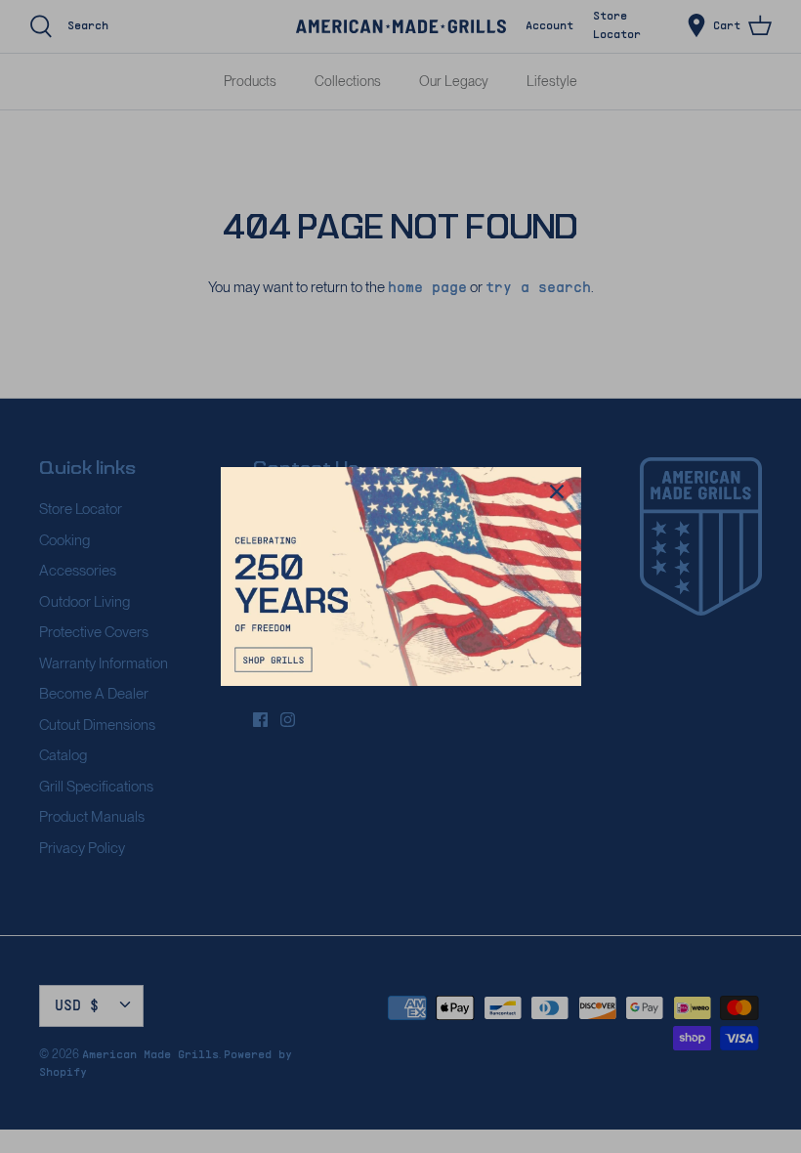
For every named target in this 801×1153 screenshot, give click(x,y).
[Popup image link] (401, 576)
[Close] (556, 491)
